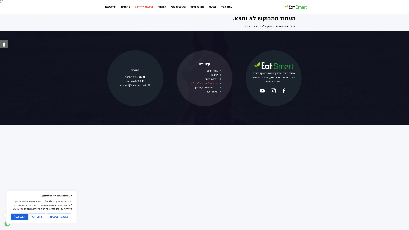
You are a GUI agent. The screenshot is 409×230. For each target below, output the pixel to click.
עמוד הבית (226, 7)
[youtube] (263, 91)
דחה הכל (36, 217)
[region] (41, 207)
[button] (4, 44)
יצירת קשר (110, 7)
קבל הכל (19, 217)
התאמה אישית (59, 217)
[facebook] (284, 91)
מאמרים (125, 7)
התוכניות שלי (178, 7)
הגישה (212, 7)
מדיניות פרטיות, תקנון (206, 87)
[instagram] (273, 91)
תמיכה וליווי (197, 7)
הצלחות (162, 7)
